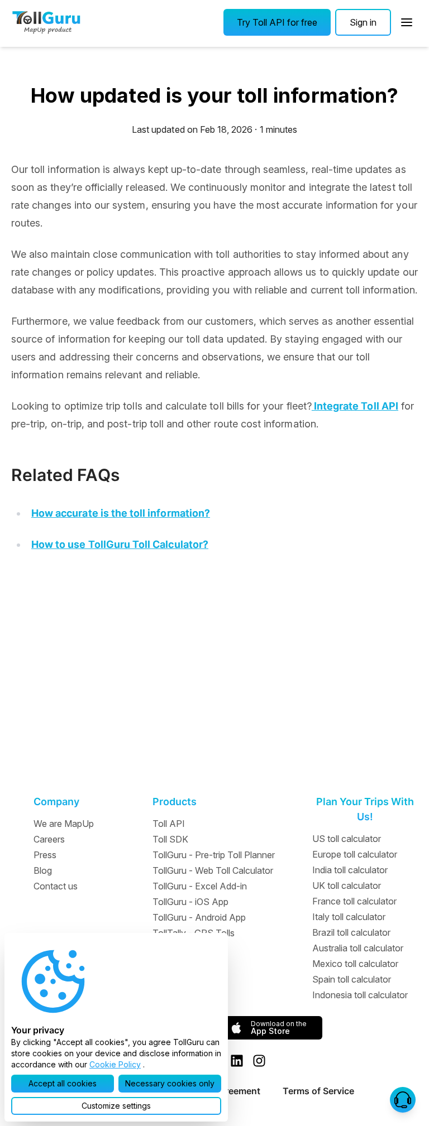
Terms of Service (318, 1090)
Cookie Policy (115, 1064)
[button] (277, 22)
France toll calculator (354, 901)
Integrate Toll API (355, 406)
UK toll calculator (346, 885)
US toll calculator (346, 838)
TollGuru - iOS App (190, 901)
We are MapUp (64, 823)
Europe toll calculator (354, 854)
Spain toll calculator (351, 979)
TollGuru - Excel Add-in (199, 886)
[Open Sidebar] (406, 22)
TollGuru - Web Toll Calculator (212, 870)
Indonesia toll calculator (360, 994)
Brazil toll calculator (351, 932)
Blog (43, 870)
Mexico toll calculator (355, 963)
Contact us (56, 886)
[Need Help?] (403, 1100)
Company (56, 801)
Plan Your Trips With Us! (365, 809)
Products (174, 801)
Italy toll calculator (348, 916)
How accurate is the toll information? (120, 513)
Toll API (168, 823)
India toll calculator (350, 869)
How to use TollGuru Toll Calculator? (119, 544)
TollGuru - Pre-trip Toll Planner (213, 854)
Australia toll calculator (357, 948)
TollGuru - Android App (199, 917)
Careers (49, 839)
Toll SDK (170, 839)
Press (45, 854)
